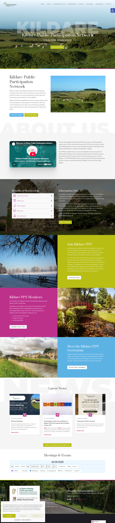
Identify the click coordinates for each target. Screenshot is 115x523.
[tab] (33, 195)
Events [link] (81, 4)
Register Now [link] (31, 115)
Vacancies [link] (89, 4)
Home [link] (42, 4)
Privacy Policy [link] (50, 502)
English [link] (96, 521)
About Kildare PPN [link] (51, 491)
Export (77, 471)
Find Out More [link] (16, 115)
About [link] (49, 4)
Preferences (37, 516)
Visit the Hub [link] (65, 222)
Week (23, 466)
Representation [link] (59, 4)
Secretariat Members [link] (77, 367)
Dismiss (23, 516)
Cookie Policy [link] (17, 519)
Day (28, 466)
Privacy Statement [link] (26, 519)
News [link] (52, 418)
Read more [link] (14, 432)
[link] (113, 10)
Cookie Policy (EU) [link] (51, 506)
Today (69, 466)
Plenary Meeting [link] (16, 421)
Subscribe (68, 471)
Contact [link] (108, 4)
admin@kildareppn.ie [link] (79, 499)
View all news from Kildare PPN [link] (57, 445)
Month (17, 466)
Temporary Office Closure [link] (86, 421)
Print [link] (60, 471)
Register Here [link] (57, 47)
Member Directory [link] (18, 327)
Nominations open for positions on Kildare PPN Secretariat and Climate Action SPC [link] (56, 423)
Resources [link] (99, 4)
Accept (9, 516)
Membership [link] (72, 4)
